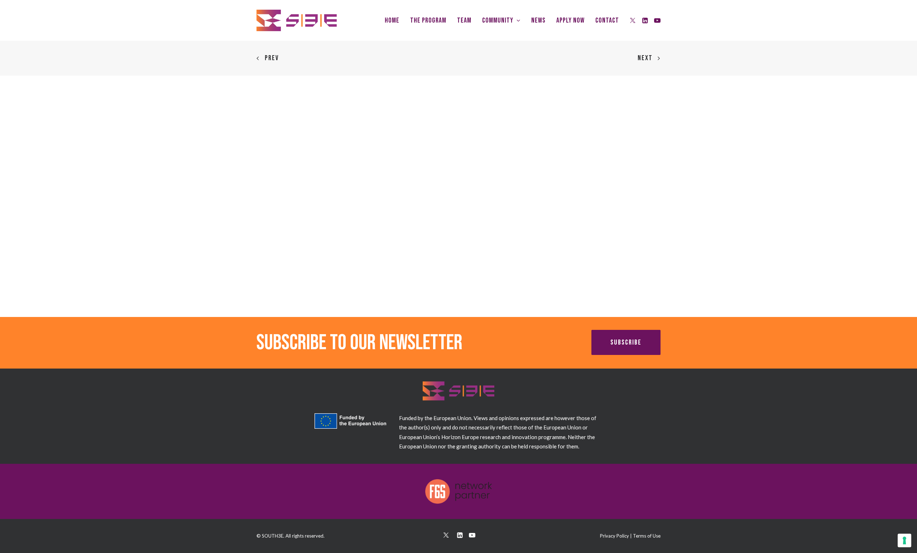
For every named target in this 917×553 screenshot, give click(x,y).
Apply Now (570, 20)
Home (392, 20)
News (538, 20)
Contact (607, 20)
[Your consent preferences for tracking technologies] (904, 540)
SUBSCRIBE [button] (626, 342)
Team (464, 20)
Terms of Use (647, 536)
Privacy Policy (614, 536)
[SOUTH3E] (296, 20)
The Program (428, 20)
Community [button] (497, 20)
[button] (633, 20)
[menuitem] (392, 20)
